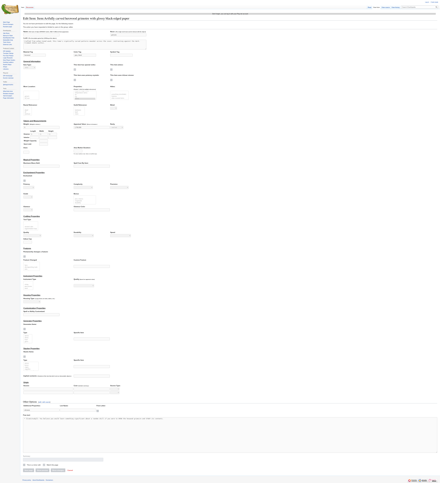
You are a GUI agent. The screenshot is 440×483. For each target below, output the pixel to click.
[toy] (85, 97)
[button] (70, 470)
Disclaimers (49, 480)
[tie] (85, 95)
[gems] (27, 342)
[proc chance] (85, 199)
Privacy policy (26, 480)
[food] (27, 340)
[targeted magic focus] (85, 91)
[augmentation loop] (30, 229)
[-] (31, 94)
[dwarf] (27, 110)
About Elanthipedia (38, 480)
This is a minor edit (34, 465)
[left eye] (31, 98)
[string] (28, 284)
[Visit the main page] (10, 9)
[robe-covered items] (119, 98)
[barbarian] (79, 110)
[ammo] (27, 336)
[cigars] (30, 367)
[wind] (28, 288)
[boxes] (30, 365)
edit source (46, 402)
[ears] (31, 269)
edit (40, 402)
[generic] (31, 96)
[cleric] (79, 114)
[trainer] (85, 99)
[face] (31, 265)
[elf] (27, 112)
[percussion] (28, 286)
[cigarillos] (30, 369)
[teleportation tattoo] (85, 93)
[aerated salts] (30, 227)
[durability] (85, 203)
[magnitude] (85, 201)
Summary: (26, 456)
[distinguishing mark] (31, 267)
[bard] (79, 112)
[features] (119, 96)
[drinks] (27, 338)
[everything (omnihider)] (119, 94)
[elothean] (27, 114)
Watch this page (52, 465)
